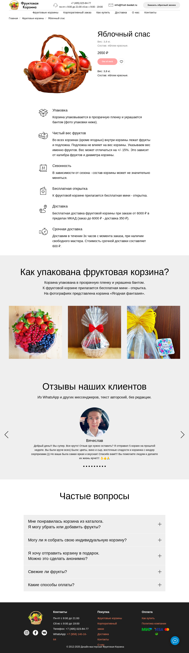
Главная (13, 18)
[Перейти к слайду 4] (91, 466)
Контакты (150, 12)
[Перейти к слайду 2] (86, 466)
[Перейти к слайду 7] (99, 466)
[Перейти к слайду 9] (105, 466)
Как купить (103, 12)
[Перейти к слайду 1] (83, 466)
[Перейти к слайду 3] (89, 466)
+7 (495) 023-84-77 (81, 3)
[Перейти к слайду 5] (94, 466)
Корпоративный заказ (77, 12)
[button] (161, 5)
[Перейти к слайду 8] (102, 466)
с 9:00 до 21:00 (74, 7)
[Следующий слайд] (183, 434)
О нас (136, 12)
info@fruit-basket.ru (126, 5)
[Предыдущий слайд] (6, 434)
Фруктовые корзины (45, 12)
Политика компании (154, 623)
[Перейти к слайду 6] (97, 466)
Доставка (121, 12)
